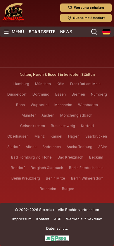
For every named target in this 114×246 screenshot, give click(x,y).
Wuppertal (40, 105)
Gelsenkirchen (32, 126)
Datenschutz (57, 228)
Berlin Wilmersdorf (87, 178)
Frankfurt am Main (85, 84)
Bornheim (48, 189)
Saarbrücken (96, 136)
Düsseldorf (17, 94)
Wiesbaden (88, 105)
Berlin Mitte (55, 178)
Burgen (68, 189)
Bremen (78, 94)
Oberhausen (18, 136)
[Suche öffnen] (94, 31)
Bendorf (18, 168)
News (66, 31)
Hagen (74, 136)
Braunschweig (63, 126)
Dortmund (40, 94)
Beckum (96, 157)
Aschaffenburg (79, 147)
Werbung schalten (89, 8)
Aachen (48, 115)
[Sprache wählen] (106, 32)
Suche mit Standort (89, 18)
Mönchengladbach (76, 115)
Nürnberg (99, 94)
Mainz (39, 136)
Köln (60, 84)
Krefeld (87, 126)
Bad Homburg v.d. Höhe (31, 157)
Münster (29, 115)
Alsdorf (13, 147)
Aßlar (102, 147)
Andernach (51, 147)
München (43, 84)
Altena (31, 147)
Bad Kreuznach (70, 157)
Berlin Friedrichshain (86, 168)
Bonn (20, 105)
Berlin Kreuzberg (25, 178)
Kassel (56, 136)
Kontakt (42, 219)
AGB (57, 219)
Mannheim (63, 105)
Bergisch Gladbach (47, 168)
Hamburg (21, 84)
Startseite (42, 31)
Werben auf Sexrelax (84, 219)
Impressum (22, 219)
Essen (60, 94)
